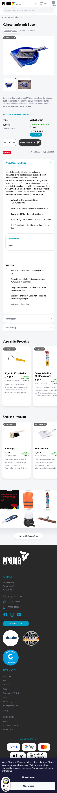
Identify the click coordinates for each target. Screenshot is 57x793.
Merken (7, 153)
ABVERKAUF (8, 730)
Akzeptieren (28, 786)
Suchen (51, 11)
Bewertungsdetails (10, 31)
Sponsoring (7, 701)
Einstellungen (28, 777)
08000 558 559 (14, 602)
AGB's (5, 680)
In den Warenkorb (27, 142)
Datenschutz (8, 685)
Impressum (7, 676)
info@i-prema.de (15, 597)
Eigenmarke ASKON (11, 693)
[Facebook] (5, 614)
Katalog (6, 697)
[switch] (5, 789)
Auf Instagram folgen (31, 536)
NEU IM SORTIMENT (11, 725)
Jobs (5, 689)
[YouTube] (19, 614)
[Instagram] (11, 614)
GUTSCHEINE (8, 717)
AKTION (6, 721)
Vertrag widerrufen (10, 706)
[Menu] (53, 3)
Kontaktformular (16, 624)
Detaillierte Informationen (14, 115)
